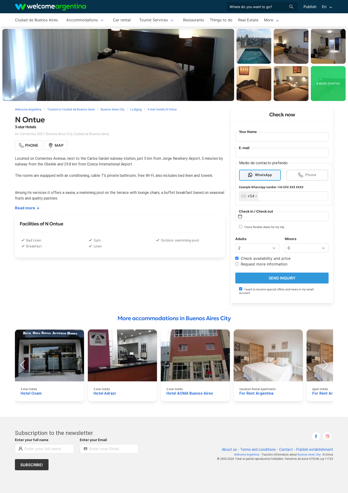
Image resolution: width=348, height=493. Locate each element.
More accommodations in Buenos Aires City (174, 318)
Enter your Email (93, 440)
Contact (286, 449)
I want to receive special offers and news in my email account (276, 291)
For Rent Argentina (256, 393)
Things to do (221, 20)
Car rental (122, 20)
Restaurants (193, 20)
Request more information (263, 264)
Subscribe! (31, 464)
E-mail (244, 148)
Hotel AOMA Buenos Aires (189, 393)
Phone (310, 175)
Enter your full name (32, 440)
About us (229, 449)
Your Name (248, 132)
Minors (290, 239)
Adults (240, 239)
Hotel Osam (31, 393)
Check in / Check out (256, 211)
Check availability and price (265, 258)
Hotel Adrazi (105, 393)
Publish (309, 6)
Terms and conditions (258, 449)
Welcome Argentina (246, 454)
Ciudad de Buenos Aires (36, 20)
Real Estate (248, 20)
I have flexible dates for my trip (263, 227)
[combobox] (248, 196)
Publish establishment (314, 449)
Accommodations (82, 20)
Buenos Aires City (309, 454)
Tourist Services (153, 20)
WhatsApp (263, 175)
